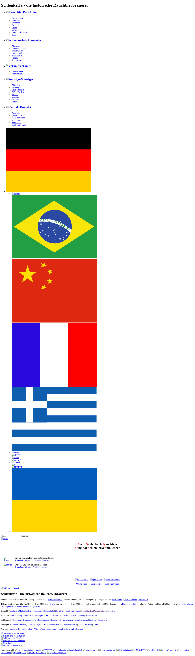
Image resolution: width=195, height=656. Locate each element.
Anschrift (16, 113)
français (94, 650)
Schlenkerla (33, 40)
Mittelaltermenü (81, 620)
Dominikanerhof (129, 604)
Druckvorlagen (18, 90)
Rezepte (15, 58)
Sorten (14, 30)
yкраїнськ (62, 652)
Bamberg (15, 87)
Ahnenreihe (16, 46)
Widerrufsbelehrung (48, 629)
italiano (128, 650)
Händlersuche (17, 71)
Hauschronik (17, 53)
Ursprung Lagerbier (20, 32)
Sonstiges (27, 79)
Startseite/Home (70, 624)
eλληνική (112, 650)
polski (156, 650)
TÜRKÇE (42, 652)
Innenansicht (17, 55)
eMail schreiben (18, 118)
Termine (15, 99)
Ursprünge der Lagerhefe (73, 615)
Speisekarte (16, 60)
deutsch (64, 650)
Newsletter (16, 122)
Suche (80, 624)
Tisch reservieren (19, 125)
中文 (50, 650)
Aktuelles (16, 85)
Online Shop (81, 584)
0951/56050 (117, 599)
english (79, 650)
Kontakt (25, 107)
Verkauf (25, 66)
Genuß (14, 27)
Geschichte (16, 25)
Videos (15, 102)
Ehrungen (16, 23)
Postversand (17, 74)
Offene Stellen (18, 92)
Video (95, 624)
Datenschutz (17, 115)
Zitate (14, 35)
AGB (36, 629)
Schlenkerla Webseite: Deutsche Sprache (32, 560)
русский (172, 650)
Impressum (16, 120)
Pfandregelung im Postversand (70, 629)
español (23, 652)
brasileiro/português (33, 650)
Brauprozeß (16, 20)
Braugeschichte (18, 48)
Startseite (15, 97)
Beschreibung (17, 18)
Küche (53, 604)
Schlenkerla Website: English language (31, 567)
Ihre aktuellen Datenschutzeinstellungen (98, 611)
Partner (15, 94)
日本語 (143, 650)
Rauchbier (30, 12)
